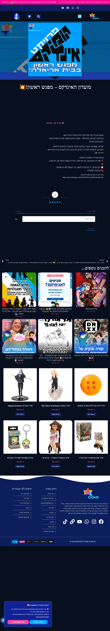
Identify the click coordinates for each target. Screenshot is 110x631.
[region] (28, 614)
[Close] (49, 603)
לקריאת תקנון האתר (42, 617)
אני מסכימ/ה (18, 622)
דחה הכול (38, 622)
